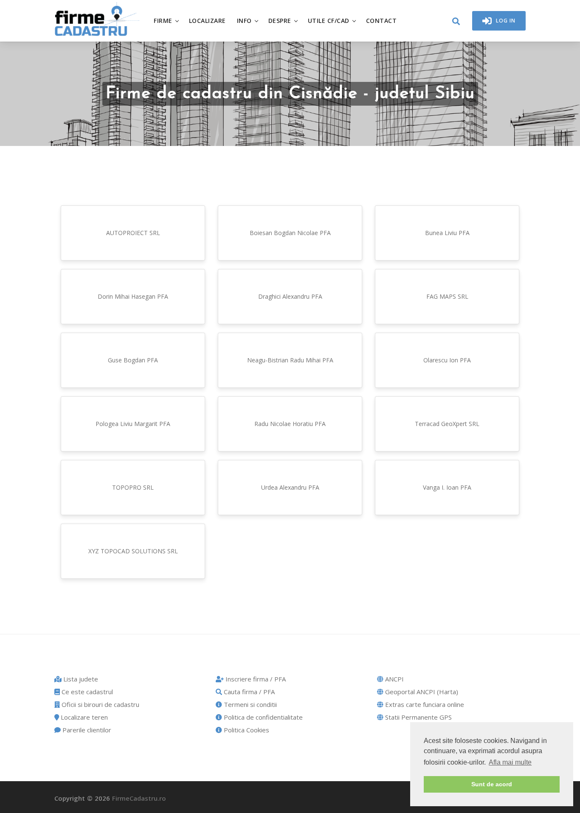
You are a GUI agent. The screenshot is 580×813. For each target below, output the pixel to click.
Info (244, 21)
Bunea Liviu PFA (447, 233)
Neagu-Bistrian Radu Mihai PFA (290, 360)
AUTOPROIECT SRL (133, 233)
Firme (163, 21)
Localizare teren (83, 717)
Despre (279, 21)
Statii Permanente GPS (417, 717)
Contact (381, 21)
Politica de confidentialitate (262, 717)
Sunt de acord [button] (491, 784)
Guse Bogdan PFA (133, 360)
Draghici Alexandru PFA (290, 296)
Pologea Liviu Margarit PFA (133, 424)
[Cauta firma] (456, 21)
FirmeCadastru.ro (139, 798)
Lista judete (80, 679)
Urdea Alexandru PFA (290, 487)
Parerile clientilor (86, 730)
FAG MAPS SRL (447, 296)
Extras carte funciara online (423, 704)
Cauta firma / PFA (248, 691)
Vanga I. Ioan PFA (447, 487)
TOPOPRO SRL (133, 487)
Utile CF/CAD (328, 21)
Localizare (207, 21)
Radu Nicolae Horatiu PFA (290, 424)
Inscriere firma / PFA (255, 679)
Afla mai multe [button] (510, 762)
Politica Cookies (245, 730)
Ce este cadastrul (86, 691)
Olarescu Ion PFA (447, 360)
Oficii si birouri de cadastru (99, 704)
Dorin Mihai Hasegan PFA (133, 296)
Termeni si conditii (249, 704)
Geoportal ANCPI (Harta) (420, 691)
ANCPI (393, 679)
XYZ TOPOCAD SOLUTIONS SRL (133, 551)
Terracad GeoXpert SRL (447, 424)
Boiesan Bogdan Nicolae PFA (290, 233)
